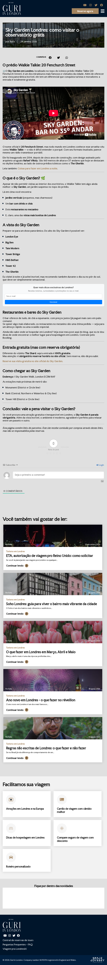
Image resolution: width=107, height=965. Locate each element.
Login (101, 465)
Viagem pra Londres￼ (15, 948)
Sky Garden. (56, 361)
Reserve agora (85, 11)
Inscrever (53, 302)
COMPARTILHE (41, 57)
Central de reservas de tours (18, 940)
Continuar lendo (15, 565)
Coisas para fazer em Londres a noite (37, 168)
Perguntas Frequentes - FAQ (18, 944)
